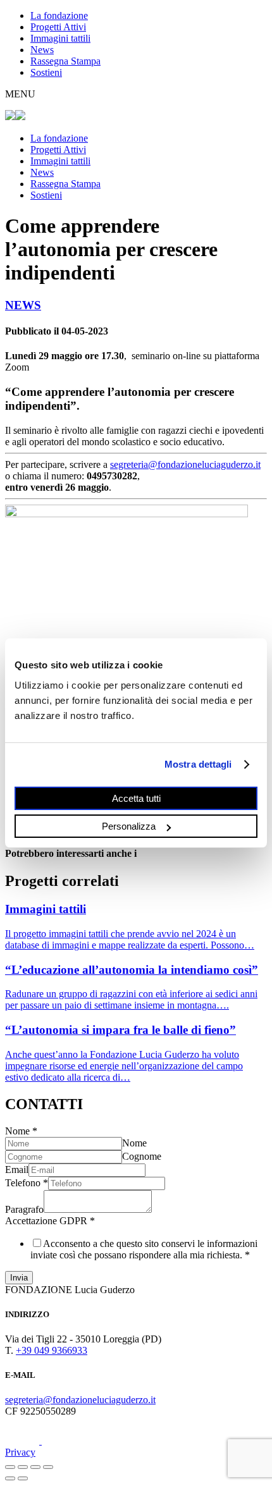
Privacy (20, 1452)
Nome (21, 1131)
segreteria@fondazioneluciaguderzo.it (185, 464)
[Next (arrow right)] (23, 1478)
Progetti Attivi (58, 26)
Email (16, 1169)
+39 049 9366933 (51, 1350)
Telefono (26, 1182)
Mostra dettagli (198, 764)
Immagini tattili (60, 38)
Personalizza (129, 826)
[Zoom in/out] (48, 1467)
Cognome (141, 1156)
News (42, 49)
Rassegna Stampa (65, 61)
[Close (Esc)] (10, 1467)
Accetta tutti (136, 797)
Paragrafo (24, 1209)
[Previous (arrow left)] (10, 1478)
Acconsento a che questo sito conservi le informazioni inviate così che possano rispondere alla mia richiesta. (143, 1249)
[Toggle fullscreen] (35, 1467)
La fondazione (59, 15)
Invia (19, 1277)
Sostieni (46, 72)
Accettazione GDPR (50, 1220)
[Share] (23, 1467)
